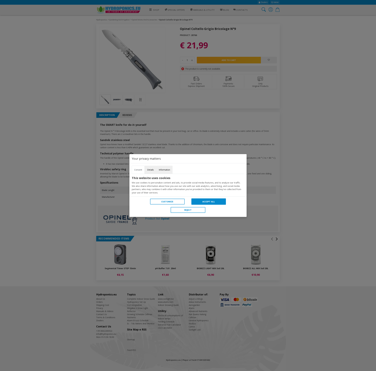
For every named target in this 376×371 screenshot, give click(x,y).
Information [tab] (164, 169)
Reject (188, 210)
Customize (167, 201)
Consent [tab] (138, 169)
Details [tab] (150, 169)
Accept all (208, 201)
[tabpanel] (188, 185)
